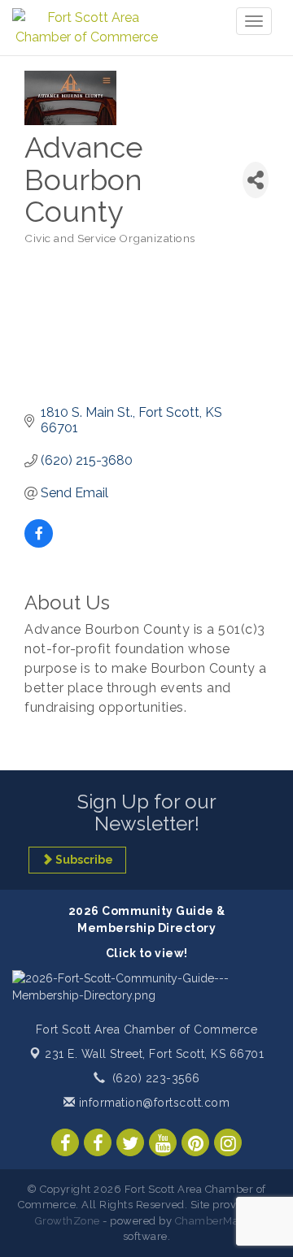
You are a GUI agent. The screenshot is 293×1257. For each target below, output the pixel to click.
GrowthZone (67, 1221)
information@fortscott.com (152, 1102)
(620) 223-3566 (156, 1078)
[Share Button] (256, 180)
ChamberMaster (217, 1221)
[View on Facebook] (38, 543)
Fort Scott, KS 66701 (154, 1053)
